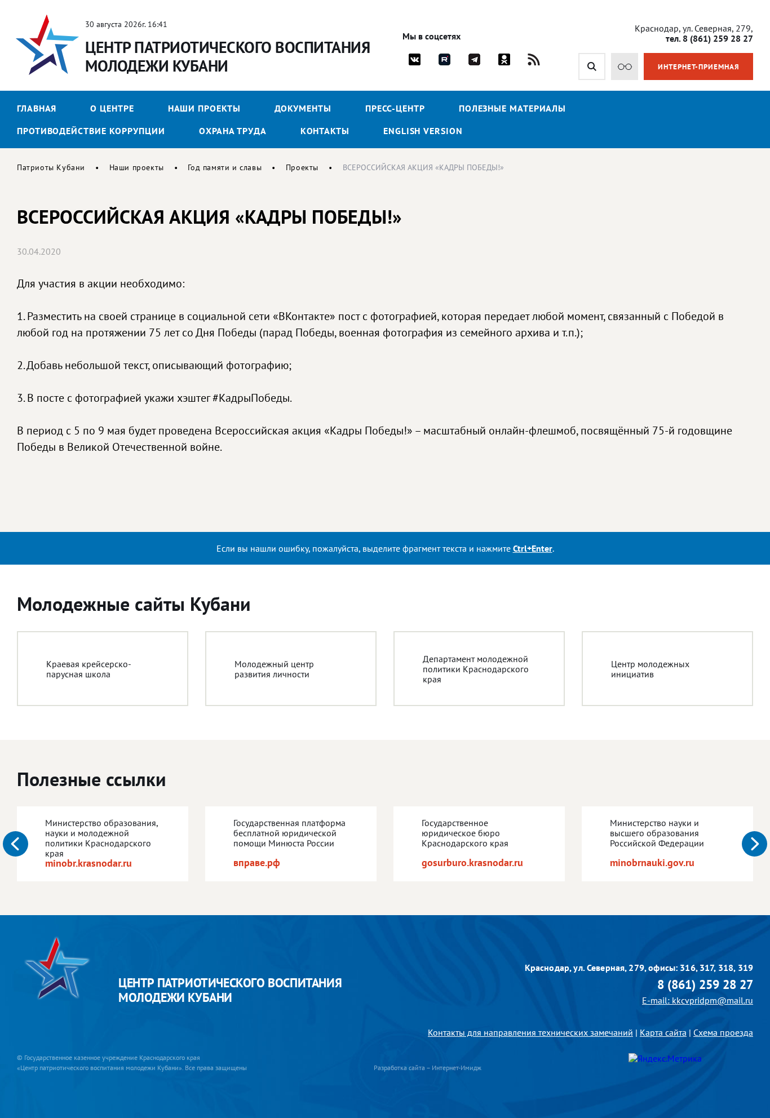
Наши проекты (204, 108)
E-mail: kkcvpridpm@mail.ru (697, 1000)
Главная (36, 108)
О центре (112, 108)
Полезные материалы (512, 108)
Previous (15, 844)
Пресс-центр (395, 108)
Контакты (324, 130)
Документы (303, 108)
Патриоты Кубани (51, 167)
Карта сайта (663, 1032)
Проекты (302, 167)
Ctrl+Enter (532, 548)
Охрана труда (233, 130)
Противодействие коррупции (91, 130)
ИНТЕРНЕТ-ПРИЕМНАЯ (699, 67)
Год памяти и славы (225, 167)
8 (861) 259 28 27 (705, 985)
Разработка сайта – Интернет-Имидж (427, 1067)
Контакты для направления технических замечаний (530, 1032)
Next (754, 844)
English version (423, 130)
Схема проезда (723, 1032)
